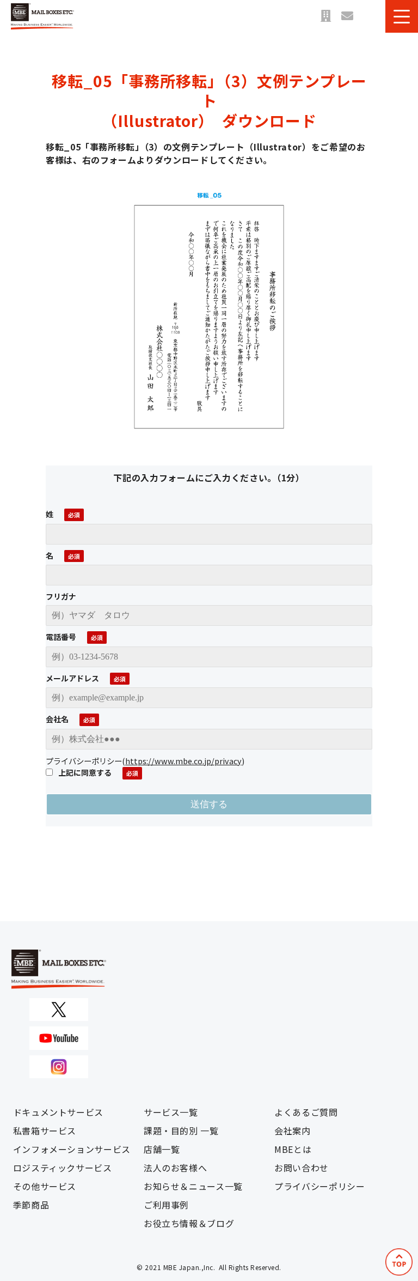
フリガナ (61, 596)
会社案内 (292, 1130)
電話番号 (61, 636)
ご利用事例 (166, 1204)
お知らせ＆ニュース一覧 (193, 1186)
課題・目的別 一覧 (181, 1130)
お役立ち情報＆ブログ (189, 1223)
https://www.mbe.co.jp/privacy (183, 760)
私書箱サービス (44, 1130)
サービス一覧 (171, 1112)
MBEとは (292, 1149)
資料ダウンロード (369, 16)
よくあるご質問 (305, 1112)
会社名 (57, 719)
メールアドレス (72, 678)
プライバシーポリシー (319, 1186)
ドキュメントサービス (58, 1112)
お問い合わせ (347, 16)
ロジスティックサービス (62, 1167)
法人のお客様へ (175, 1167)
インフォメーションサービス (72, 1149)
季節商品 (31, 1204)
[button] (401, 16)
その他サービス (44, 1186)
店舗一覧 (325, 16)
